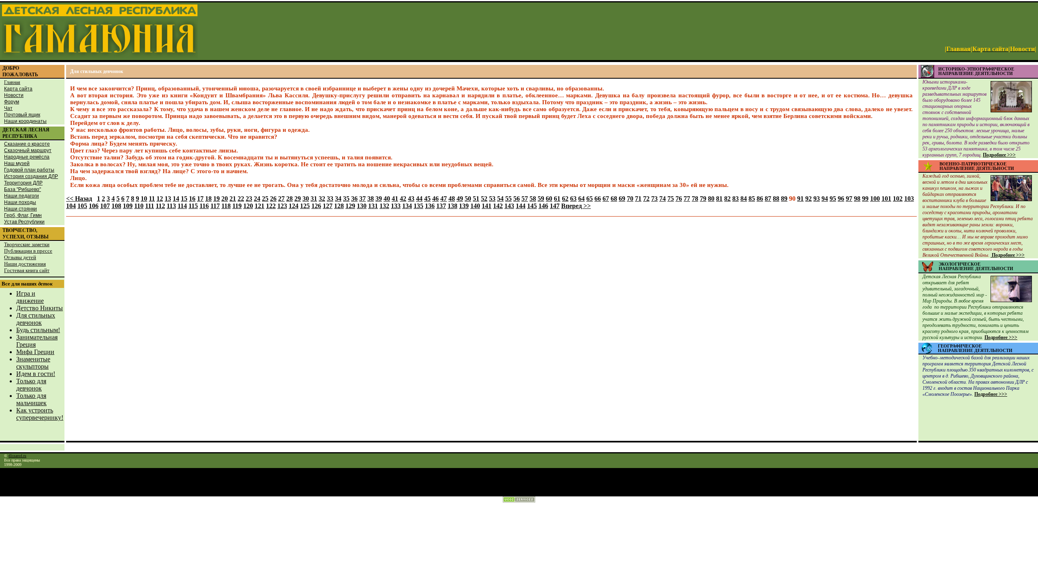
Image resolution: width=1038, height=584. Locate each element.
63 (573, 198)
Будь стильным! (38, 329)
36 (354, 198)
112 (160, 205)
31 (314, 198)
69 (622, 198)
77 (687, 198)
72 (646, 198)
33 (330, 198)
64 (581, 198)
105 (82, 205)
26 (273, 198)
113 (171, 205)
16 (192, 198)
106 (94, 205)
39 (378, 198)
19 (216, 198)
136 (430, 205)
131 (373, 205)
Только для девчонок (31, 385)
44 (419, 198)
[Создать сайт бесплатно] (519, 500)
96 (841, 198)
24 (257, 198)
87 (768, 198)
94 (824, 198)
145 (532, 205)
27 (281, 198)
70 (630, 198)
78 (695, 198)
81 (719, 198)
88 (776, 198)
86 (760, 198)
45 (427, 198)
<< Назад (79, 198)
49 (460, 198)
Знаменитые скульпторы (33, 363)
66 (597, 198)
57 (524, 198)
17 (200, 198)
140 (475, 205)
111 (149, 205)
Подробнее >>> (999, 155)
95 (833, 198)
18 (208, 198)
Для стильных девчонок (35, 319)
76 (679, 198)
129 (350, 205)
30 (305, 198)
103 (909, 198)
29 (297, 198)
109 (128, 205)
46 (435, 198)
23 (249, 198)
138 (452, 205)
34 (338, 198)
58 (533, 198)
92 (808, 198)
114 (182, 205)
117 (215, 205)
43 (411, 198)
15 (184, 198)
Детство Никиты (39, 308)
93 (816, 198)
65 (589, 198)
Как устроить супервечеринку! (39, 414)
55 (508, 198)
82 (727, 198)
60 (549, 198)
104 (71, 205)
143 (509, 205)
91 (800, 198)
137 (441, 205)
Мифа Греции (35, 351)
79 (703, 198)
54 (500, 198)
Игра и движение (30, 297)
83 (735, 198)
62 (565, 198)
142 (498, 205)
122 (271, 205)
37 (362, 198)
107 (105, 205)
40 (387, 198)
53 (492, 198)
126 (316, 205)
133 (396, 205)
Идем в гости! (35, 373)
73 (654, 198)
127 (327, 205)
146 (543, 205)
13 (168, 198)
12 (160, 198)
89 (784, 198)
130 (362, 205)
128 (339, 205)
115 (193, 205)
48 (451, 198)
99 (865, 198)
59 (541, 198)
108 (116, 205)
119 (237, 205)
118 (226, 205)
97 (849, 198)
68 (614, 198)
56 (516, 198)
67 (606, 198)
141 (486, 205)
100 (875, 198)
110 (139, 205)
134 (407, 205)
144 (520, 205)
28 (289, 198)
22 (241, 198)
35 (346, 198)
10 (144, 198)
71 (638, 198)
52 (484, 198)
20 (224, 198)
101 (886, 198)
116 (204, 205)
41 (395, 198)
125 (305, 205)
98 (857, 198)
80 (711, 198)
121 (259, 205)
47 (443, 198)
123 (282, 205)
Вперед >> (576, 205)
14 (176, 198)
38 (370, 198)
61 (557, 198)
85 (751, 198)
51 (476, 198)
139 (464, 205)
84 (743, 198)
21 (232, 198)
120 (248, 205)
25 (265, 198)
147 (555, 205)
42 (403, 198)
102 (898, 198)
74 (662, 198)
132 (384, 205)
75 (670, 198)
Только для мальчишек (31, 399)
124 (293, 205)
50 (468, 198)
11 (152, 198)
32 (322, 198)
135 (418, 205)
